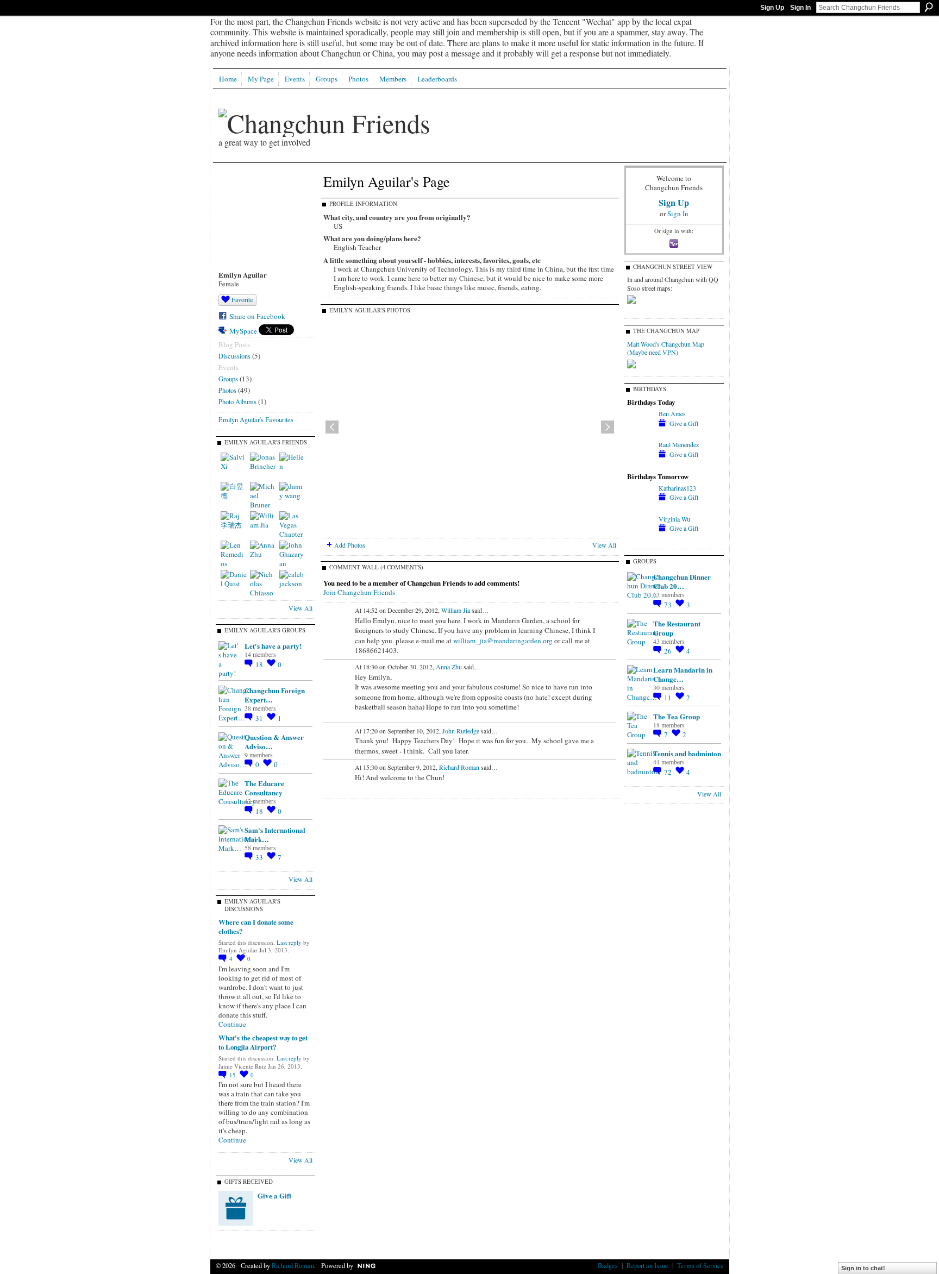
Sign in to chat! (863, 1268)
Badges (608, 1265)
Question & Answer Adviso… (274, 741)
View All (300, 608)
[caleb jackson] (292, 583)
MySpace (243, 331)
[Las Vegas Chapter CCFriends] (292, 524)
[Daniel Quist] (234, 583)
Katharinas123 (677, 488)
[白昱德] (234, 495)
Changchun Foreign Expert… (275, 695)
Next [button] (607, 427)
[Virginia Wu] (640, 538)
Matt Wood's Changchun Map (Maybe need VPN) (665, 348)
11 (668, 697)
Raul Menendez (679, 444)
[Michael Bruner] (263, 495)
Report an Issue (647, 1265)
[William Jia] (263, 524)
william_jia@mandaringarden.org (503, 640)
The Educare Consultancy (264, 788)
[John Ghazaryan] (292, 554)
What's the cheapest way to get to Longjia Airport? (263, 1042)
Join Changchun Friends (359, 592)
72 (668, 772)
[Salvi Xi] (234, 466)
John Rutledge (460, 730)
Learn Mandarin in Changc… (682, 674)
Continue (232, 1024)
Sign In (800, 7)
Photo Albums (237, 401)
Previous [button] (332, 427)
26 (668, 651)
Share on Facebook (257, 316)
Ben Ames (672, 413)
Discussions (234, 356)
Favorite (242, 299)
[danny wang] (292, 495)
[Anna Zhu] (263, 554)
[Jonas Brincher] (263, 466)
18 (260, 664)
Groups (228, 378)
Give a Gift (274, 1195)
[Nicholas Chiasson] (263, 583)
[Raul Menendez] (640, 464)
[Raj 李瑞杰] (234, 524)
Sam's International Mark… (275, 834)
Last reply (289, 942)
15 (233, 1075)
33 (260, 857)
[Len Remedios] (234, 554)
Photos (227, 390)
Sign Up (772, 7)
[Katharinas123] (640, 507)
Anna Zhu (449, 666)
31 (260, 718)
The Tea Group (676, 716)
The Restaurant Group (676, 628)
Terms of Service (700, 1265)
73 (668, 605)
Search (928, 7)
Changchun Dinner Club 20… (682, 581)
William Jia (455, 610)
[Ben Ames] (640, 433)
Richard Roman (459, 767)
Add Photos (349, 545)
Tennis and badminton (687, 753)
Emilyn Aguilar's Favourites (255, 419)
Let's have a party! (273, 646)
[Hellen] (292, 466)
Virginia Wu (674, 518)
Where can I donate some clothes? (255, 926)
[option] (470, 427)
